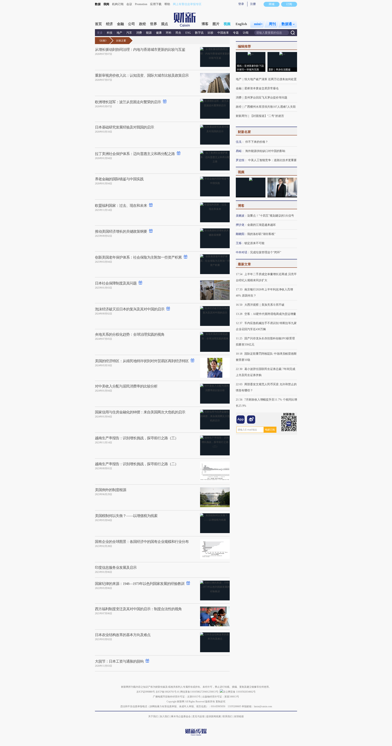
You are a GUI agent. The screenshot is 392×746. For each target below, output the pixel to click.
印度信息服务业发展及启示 (116, 568)
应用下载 (155, 4)
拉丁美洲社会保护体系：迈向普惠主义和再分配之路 (135, 154)
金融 (120, 24)
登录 (241, 4)
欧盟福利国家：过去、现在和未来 (121, 206)
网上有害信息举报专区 (187, 4)
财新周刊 (241, 115)
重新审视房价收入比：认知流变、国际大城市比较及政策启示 (142, 75)
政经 (142, 24)
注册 (253, 4)
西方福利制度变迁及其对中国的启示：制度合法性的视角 (138, 609)
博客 (205, 24)
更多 (100, 32)
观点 (164, 24)
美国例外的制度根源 (110, 490)
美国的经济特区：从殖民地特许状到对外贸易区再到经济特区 (142, 361)
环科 (169, 32)
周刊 (272, 24)
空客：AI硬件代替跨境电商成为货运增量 (270, 313)
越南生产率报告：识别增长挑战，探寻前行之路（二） (136, 464)
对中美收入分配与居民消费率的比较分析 (126, 386)
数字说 (199, 32)
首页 (98, 24)
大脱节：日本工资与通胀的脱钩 (119, 661)
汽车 (129, 32)
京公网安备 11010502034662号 (239, 691)
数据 (98, 4)
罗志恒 (240, 160)
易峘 (239, 151)
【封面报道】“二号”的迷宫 (267, 115)
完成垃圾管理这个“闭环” (265, 252)
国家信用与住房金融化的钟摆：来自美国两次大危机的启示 (140, 412)
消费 (139, 32)
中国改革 (223, 32)
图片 (216, 24)
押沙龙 (240, 224)
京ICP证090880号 (145, 691)
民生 (178, 32)
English (241, 24)
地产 (119, 32)
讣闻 (245, 32)
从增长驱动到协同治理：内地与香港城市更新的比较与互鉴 (140, 50)
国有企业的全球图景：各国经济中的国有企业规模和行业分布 (142, 542)
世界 (153, 24)
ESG (188, 32)
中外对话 (241, 252)
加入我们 (164, 716)
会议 (129, 4)
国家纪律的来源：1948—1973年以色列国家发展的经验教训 (139, 584)
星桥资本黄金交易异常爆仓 (261, 88)
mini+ (258, 24)
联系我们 (227, 716)
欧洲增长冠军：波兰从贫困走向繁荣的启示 (128, 102)
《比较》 (103, 40)
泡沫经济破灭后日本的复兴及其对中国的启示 (129, 309)
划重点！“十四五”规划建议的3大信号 (270, 215)
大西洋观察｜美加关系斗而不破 (264, 304)
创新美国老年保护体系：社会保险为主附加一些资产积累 (138, 257)
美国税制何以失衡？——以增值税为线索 (126, 516)
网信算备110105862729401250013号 (199, 691)
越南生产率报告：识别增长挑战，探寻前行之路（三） (136, 438)
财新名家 (244, 132)
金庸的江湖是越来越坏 (261, 224)
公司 (131, 24)
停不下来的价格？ (256, 141)
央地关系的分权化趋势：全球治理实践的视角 (129, 334)
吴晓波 (240, 215)
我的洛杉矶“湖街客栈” (261, 234)
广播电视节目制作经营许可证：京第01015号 (177, 696)
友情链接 (239, 716)
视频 (227, 24)
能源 (149, 32)
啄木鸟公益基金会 (181, 716)
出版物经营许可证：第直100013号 (220, 696)
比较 (210, 32)
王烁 (239, 243)
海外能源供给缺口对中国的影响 (265, 151)
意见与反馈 (198, 716)
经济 (109, 24)
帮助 (167, 4)
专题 (236, 32)
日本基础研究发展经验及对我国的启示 (124, 127)
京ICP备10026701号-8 (167, 691)
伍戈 (239, 141)
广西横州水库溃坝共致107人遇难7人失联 (270, 106)
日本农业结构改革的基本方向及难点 (122, 635)
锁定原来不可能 (254, 243)
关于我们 (153, 716)
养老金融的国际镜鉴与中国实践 (119, 179)
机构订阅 (118, 4)
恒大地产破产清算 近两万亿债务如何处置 (270, 79)
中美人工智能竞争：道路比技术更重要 (272, 160)
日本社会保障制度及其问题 (116, 283)
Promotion (141, 4)
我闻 (106, 4)
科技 (109, 32)
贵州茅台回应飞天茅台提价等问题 (265, 97)
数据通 (287, 24)
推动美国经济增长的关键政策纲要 (121, 231)
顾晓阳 (240, 234)
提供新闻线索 (213, 716)
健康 (159, 32)
